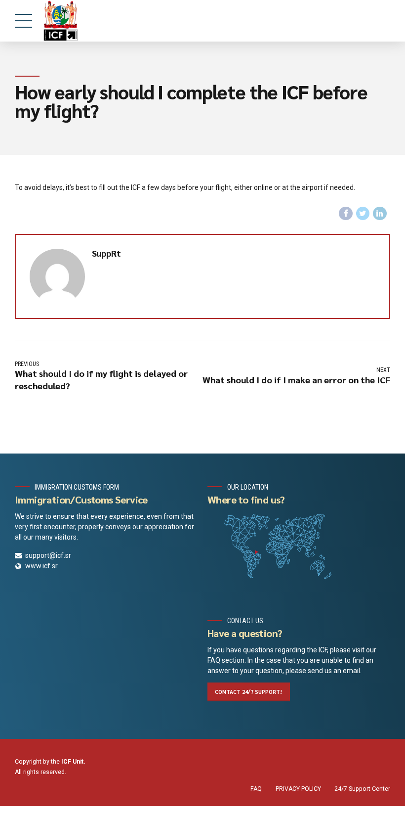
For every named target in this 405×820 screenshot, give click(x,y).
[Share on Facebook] (346, 214)
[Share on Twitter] (363, 214)
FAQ (256, 788)
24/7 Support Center (362, 788)
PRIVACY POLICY (298, 788)
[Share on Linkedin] (380, 214)
